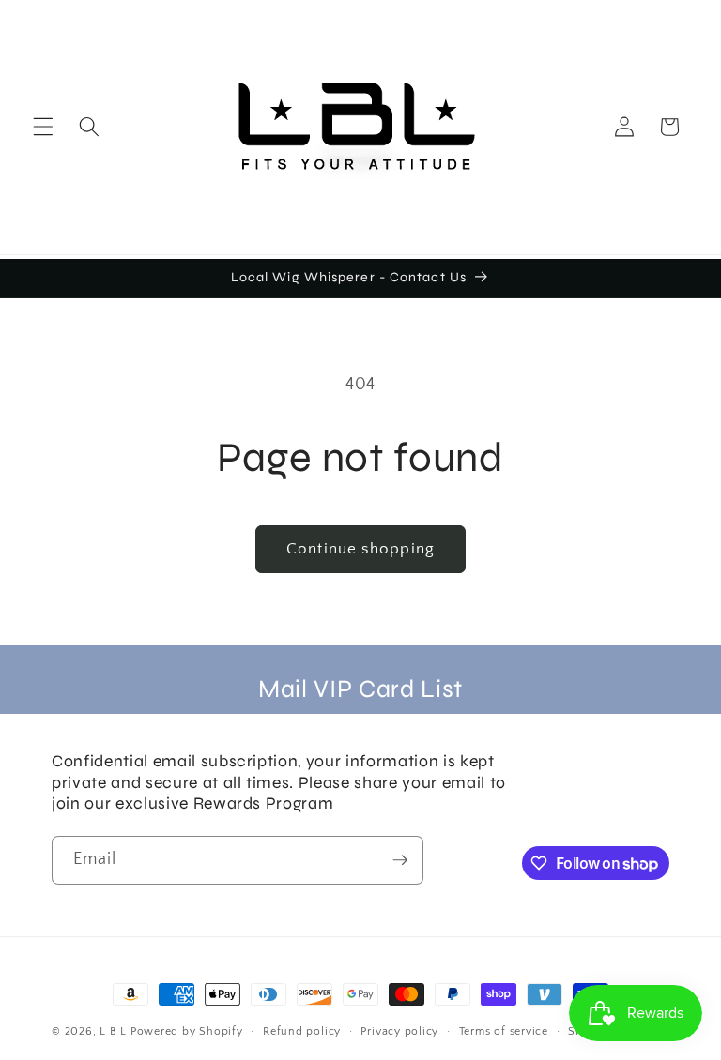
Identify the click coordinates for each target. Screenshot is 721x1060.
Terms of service (503, 1031)
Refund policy (302, 1031)
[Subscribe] (399, 860)
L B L (115, 1031)
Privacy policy (399, 1031)
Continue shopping (360, 548)
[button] (43, 126)
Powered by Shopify (186, 1031)
